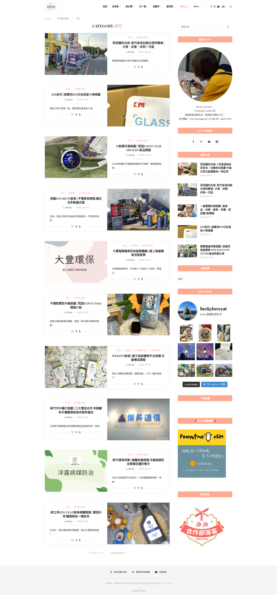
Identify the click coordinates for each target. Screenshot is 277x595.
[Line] (217, 142)
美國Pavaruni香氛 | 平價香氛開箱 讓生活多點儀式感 (76, 200)
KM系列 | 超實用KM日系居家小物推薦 (76, 94)
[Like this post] (135, 67)
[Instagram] (215, 6)
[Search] (230, 6)
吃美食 (115, 6)
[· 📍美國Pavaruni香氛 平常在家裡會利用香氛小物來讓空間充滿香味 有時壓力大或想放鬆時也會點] (223, 370)
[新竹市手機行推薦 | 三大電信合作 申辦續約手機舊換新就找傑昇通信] (138, 419)
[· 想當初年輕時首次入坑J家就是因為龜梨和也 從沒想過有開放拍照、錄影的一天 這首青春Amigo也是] (205, 351)
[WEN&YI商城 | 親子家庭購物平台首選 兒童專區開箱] (76, 367)
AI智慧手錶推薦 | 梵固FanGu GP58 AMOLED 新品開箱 (138, 148)
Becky (131, 52)
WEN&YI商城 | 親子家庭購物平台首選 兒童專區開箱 (138, 358)
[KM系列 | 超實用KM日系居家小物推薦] (138, 105)
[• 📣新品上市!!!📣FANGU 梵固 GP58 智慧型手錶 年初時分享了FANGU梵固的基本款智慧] (205, 370)
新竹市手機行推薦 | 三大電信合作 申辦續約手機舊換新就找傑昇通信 (76, 410)
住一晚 (142, 6)
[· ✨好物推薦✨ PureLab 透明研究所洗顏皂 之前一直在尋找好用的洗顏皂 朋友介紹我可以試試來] (223, 351)
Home (47, 19)
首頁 (105, 6)
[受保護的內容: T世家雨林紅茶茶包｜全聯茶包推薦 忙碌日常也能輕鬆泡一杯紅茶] (187, 169)
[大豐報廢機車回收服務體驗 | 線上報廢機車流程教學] (76, 262)
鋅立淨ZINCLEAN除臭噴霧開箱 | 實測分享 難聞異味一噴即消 (76, 514)
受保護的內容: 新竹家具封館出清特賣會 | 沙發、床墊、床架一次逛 (138, 45)
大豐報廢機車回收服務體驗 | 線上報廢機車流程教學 (138, 253)
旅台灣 (129, 6)
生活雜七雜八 (63, 19)
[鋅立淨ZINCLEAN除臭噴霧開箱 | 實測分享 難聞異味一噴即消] (138, 523)
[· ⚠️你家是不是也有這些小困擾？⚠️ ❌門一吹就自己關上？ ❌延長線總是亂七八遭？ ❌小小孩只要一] (223, 333)
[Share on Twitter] (142, 67)
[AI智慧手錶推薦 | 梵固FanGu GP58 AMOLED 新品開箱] (76, 157)
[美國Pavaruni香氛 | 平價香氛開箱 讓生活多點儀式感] (138, 209)
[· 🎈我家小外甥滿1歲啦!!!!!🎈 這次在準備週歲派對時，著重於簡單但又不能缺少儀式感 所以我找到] (186, 370)
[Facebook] (211, 6)
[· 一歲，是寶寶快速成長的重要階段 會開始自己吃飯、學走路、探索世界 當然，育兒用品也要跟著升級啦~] (186, 333)
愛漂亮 (170, 6)
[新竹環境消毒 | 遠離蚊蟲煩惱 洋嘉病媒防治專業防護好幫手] (76, 471)
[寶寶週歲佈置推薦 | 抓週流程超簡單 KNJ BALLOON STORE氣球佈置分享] (187, 251)
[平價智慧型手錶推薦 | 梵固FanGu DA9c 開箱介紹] (138, 314)
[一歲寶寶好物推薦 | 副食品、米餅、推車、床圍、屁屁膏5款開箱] (187, 210)
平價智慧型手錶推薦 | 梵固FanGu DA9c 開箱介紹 (76, 305)
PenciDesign (166, 583)
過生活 (183, 6)
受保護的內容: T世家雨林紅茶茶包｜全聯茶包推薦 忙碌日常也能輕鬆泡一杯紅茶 (216, 168)
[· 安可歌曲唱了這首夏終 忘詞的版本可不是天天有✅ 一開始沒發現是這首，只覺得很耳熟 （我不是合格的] (186, 351)
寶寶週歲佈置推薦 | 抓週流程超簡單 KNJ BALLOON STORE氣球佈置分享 (215, 250)
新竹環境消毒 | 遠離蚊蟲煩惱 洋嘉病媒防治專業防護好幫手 (138, 462)
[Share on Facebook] (138, 67)
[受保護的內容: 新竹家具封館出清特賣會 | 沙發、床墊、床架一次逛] (76, 54)
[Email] (218, 6)
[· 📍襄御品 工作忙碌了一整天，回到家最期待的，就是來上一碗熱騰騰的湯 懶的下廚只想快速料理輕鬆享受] (205, 333)
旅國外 (156, 6)
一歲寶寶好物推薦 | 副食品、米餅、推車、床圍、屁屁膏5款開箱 (215, 209)
